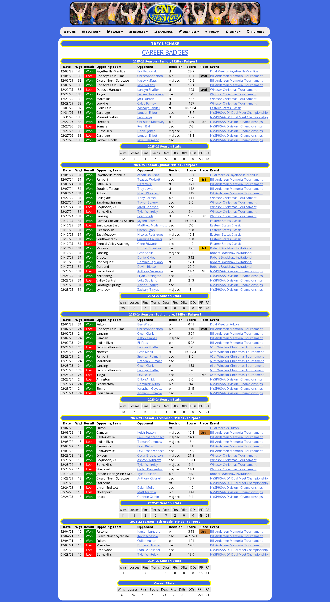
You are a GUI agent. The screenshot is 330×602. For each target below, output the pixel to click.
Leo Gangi (144, 117)
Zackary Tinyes (148, 289)
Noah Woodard (148, 193)
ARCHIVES (189, 31)
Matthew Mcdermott (152, 225)
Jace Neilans (146, 85)
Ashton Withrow (149, 460)
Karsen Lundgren (149, 531)
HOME (71, 31)
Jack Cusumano (148, 140)
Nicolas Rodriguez (150, 234)
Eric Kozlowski (147, 71)
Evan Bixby (145, 446)
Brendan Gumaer (149, 361)
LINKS (234, 31)
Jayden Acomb (147, 221)
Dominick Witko (148, 384)
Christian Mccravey (150, 122)
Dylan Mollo (145, 487)
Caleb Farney (146, 103)
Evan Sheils (145, 216)
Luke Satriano (147, 280)
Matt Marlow (146, 492)
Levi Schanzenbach (150, 437)
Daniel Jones (146, 131)
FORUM (214, 31)
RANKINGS (165, 31)
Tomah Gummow (149, 393)
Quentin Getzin (148, 497)
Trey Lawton (146, 189)
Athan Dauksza (148, 175)
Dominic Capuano (150, 262)
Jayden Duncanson (150, 94)
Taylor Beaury (147, 202)
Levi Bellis (144, 375)
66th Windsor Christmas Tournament (237, 347)
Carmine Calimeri (149, 239)
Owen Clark (145, 333)
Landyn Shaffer (148, 90)
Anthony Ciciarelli (149, 478)
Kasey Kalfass (147, 80)
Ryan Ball (143, 126)
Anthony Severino (150, 271)
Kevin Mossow (147, 536)
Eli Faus (142, 343)
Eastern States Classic (225, 108)
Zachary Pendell (148, 108)
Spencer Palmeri (149, 356)
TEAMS (115, 31)
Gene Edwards (147, 244)
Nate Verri (144, 184)
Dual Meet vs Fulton (224, 324)
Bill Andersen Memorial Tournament (236, 76)
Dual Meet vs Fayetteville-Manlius (234, 71)
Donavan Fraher (149, 545)
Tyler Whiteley (147, 211)
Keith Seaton (146, 432)
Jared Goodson (148, 207)
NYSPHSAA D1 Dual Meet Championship (239, 112)
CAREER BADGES (165, 52)
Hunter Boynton (149, 248)
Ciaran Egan (146, 230)
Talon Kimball (147, 338)
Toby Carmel (146, 198)
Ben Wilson (145, 324)
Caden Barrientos (150, 469)
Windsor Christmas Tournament (233, 90)
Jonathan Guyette (150, 388)
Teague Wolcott (148, 179)
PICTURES (257, 31)
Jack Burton (145, 99)
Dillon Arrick (146, 379)
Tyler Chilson (146, 474)
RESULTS (139, 31)
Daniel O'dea (146, 257)
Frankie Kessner (148, 550)
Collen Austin (146, 541)
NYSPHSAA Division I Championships (236, 122)
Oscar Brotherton (150, 455)
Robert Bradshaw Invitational (231, 248)
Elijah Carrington (149, 276)
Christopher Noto (150, 76)
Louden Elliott (147, 112)
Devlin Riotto (146, 266)
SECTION (92, 31)
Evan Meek (145, 352)
